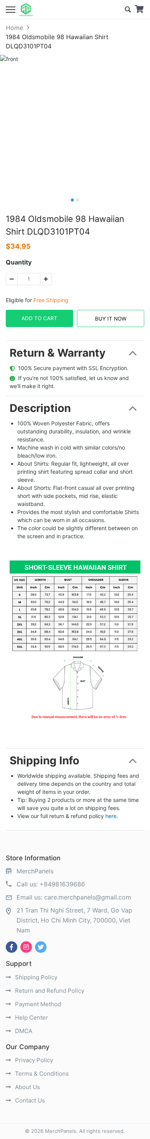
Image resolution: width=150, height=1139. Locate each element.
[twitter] (41, 947)
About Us (26, 1087)
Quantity (19, 262)
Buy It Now (111, 319)
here (111, 816)
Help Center (30, 1017)
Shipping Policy (35, 977)
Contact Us (29, 1100)
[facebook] (11, 947)
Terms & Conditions (41, 1073)
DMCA (22, 1031)
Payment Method (37, 1004)
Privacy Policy (33, 1060)
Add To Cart (39, 318)
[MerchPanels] (26, 9)
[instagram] (26, 947)
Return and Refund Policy (48, 990)
